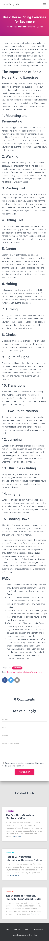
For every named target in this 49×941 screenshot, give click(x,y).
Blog (7, 929)
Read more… (17, 837)
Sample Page (38, 929)
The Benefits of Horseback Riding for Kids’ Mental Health (23, 897)
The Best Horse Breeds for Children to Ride (20, 817)
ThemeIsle (33, 935)
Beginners (17, 668)
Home (27, 929)
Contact (17, 929)
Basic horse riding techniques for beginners (24, 672)
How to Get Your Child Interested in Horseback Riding (24, 858)
